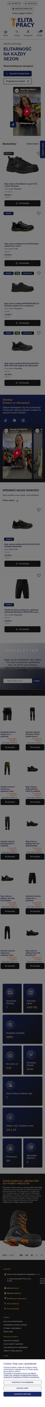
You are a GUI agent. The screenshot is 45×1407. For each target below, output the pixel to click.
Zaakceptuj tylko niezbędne (22, 1382)
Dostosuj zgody (22, 1388)
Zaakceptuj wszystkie (22, 1394)
